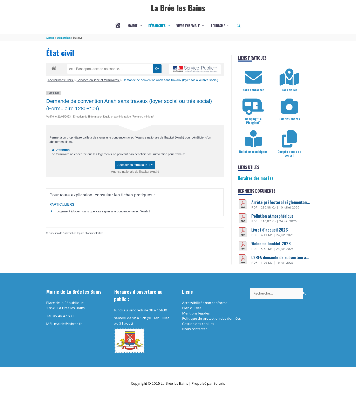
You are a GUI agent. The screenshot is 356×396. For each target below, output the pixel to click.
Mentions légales (196, 313)
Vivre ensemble (188, 25)
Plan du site (191, 307)
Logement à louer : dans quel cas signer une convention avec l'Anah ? (103, 211)
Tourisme (218, 25)
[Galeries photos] (289, 106)
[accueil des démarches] (54, 67)
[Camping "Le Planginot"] (253, 106)
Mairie (133, 25)
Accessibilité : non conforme (204, 302)
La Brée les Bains (178, 7)
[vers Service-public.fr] (195, 69)
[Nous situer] (289, 77)
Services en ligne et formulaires (98, 80)
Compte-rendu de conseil (289, 153)
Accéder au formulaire (133, 165)
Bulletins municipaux (253, 151)
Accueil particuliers (61, 80)
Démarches (157, 25)
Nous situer (289, 89)
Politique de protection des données (211, 318)
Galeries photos (289, 118)
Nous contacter (253, 89)
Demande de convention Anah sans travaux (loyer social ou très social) (170, 80)
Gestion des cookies (198, 323)
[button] (238, 25)
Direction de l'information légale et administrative (76, 233)
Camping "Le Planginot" (253, 120)
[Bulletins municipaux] (253, 139)
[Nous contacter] (253, 77)
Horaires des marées (255, 178)
